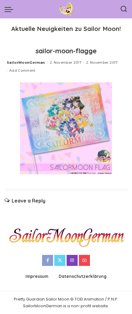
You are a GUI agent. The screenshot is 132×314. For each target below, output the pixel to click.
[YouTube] (84, 260)
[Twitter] (59, 260)
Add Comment (22, 70)
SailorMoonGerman (26, 62)
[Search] (123, 9)
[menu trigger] (10, 9)
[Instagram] (72, 260)
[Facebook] (47, 260)
